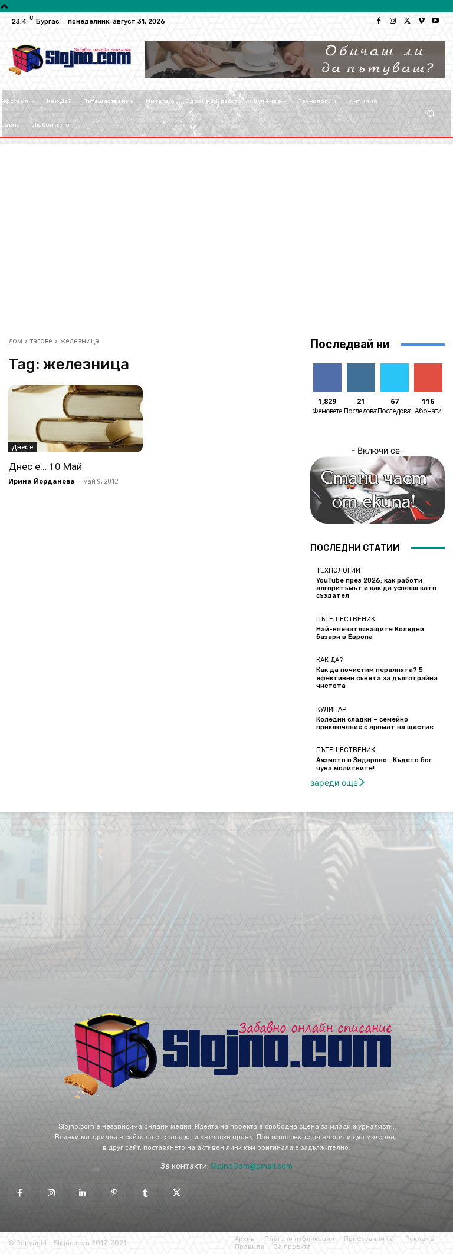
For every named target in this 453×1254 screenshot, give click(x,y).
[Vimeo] (421, 21)
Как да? (329, 660)
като (327, 367)
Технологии (338, 570)
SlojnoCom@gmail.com (252, 1166)
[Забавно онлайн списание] (69, 60)
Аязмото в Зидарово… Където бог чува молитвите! (374, 764)
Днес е (22, 447)
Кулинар (331, 709)
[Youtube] (435, 21)
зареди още (334, 782)
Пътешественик (345, 619)
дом (15, 341)
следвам (361, 367)
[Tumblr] (145, 1192)
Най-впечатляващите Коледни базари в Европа (370, 633)
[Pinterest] (114, 1192)
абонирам (431, 367)
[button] (430, 113)
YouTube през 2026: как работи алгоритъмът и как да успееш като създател (376, 588)
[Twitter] (407, 21)
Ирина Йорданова (41, 481)
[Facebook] (379, 21)
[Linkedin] (82, 1192)
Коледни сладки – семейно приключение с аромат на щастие (375, 723)
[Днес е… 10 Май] (75, 418)
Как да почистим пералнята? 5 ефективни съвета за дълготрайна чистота (377, 677)
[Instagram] (393, 21)
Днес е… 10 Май (45, 466)
